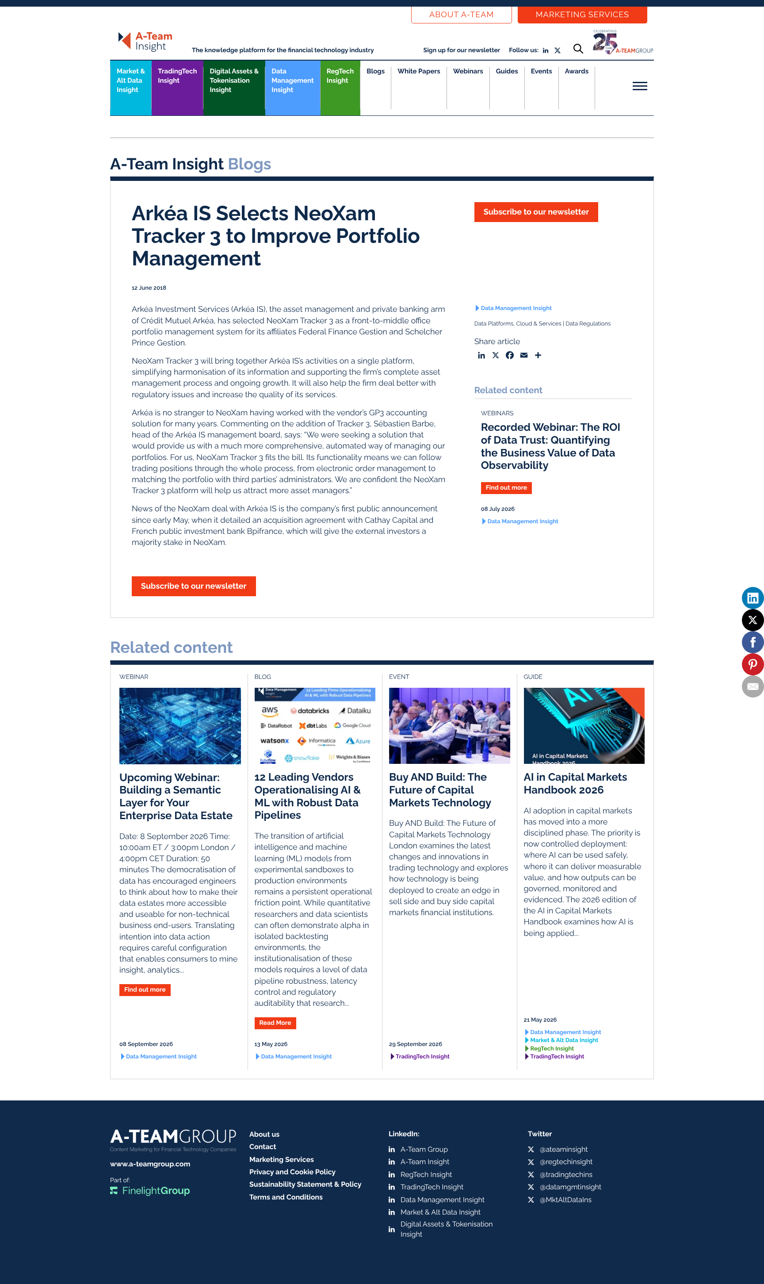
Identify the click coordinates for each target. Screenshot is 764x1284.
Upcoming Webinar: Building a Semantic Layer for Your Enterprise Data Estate (176, 796)
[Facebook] (753, 642)
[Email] (753, 686)
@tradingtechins (566, 1174)
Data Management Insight (292, 80)
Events (541, 71)
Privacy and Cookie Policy (292, 1172)
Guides (507, 71)
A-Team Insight (425, 1162)
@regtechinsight (566, 1162)
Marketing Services (582, 14)
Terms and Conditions (286, 1197)
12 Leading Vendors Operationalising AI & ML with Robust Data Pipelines (308, 795)
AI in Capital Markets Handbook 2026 (575, 783)
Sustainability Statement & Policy (305, 1184)
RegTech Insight (340, 75)
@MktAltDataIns (566, 1200)
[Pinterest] (753, 664)
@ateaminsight (564, 1149)
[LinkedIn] (753, 598)
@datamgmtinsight (570, 1187)
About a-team (461, 14)
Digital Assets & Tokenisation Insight (234, 80)
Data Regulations (588, 324)
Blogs (376, 71)
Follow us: (524, 50)
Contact (262, 1146)
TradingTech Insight (177, 75)
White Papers (418, 71)
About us (264, 1134)
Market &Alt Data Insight (131, 80)
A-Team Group (424, 1149)
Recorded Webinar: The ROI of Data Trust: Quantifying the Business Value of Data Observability (551, 446)
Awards (576, 71)
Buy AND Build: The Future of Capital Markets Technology (440, 789)
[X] (753, 620)
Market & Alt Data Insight (565, 1040)
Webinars (468, 71)
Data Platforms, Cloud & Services (518, 324)
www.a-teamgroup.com (150, 1164)
